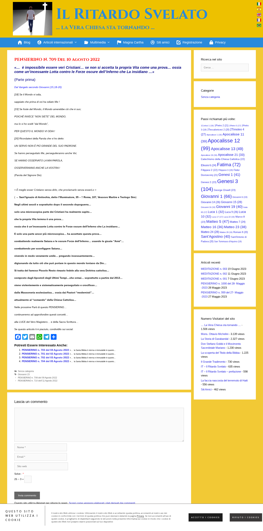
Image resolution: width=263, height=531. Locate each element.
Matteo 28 (226, 232)
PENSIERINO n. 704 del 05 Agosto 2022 (45, 361)
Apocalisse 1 (214, 135)
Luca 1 (216, 212)
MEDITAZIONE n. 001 (214, 278)
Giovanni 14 (210, 202)
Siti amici (163, 42)
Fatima (229, 164)
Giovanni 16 (208, 207)
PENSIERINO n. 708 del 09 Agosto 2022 (37, 377)
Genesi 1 (229, 175)
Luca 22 (229, 217)
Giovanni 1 (216, 196)
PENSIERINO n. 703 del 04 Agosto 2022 (45, 350)
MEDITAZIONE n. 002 (214, 273)
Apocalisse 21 (231, 155)
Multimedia (98, 42)
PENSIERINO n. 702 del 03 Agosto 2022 (45, 357)
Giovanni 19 (229, 207)
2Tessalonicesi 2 (218, 129)
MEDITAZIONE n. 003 (214, 268)
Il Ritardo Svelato (132, 14)
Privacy (140, 516)
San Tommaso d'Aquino (228, 241)
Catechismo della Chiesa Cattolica (223, 159)
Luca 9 (231, 211)
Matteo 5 (217, 221)
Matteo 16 (212, 227)
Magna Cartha (133, 42)
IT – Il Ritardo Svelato (213, 366)
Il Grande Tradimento (213, 361)
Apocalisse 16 (209, 155)
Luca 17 (217, 217)
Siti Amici (206, 389)
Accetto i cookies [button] (205, 517)
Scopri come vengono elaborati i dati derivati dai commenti (102, 502)
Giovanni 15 (24, 374)
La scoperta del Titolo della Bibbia (220, 352)
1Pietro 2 (221, 125)
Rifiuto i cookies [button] (245, 517)
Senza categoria (26, 371)
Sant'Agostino (215, 236)
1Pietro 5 (235, 126)
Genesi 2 (208, 182)
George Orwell (225, 190)
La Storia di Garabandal (214, 338)
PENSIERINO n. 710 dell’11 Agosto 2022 (37, 380)
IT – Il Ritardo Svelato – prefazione (221, 371)
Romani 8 (240, 232)
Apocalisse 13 (227, 149)
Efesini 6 (208, 165)
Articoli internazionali (58, 42)
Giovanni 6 (239, 197)
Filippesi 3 (225, 170)
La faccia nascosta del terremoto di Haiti (224, 380)
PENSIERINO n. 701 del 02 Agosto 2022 (45, 353)
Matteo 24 (210, 231)
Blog (27, 42)
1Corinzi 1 (207, 126)
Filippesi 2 (209, 170)
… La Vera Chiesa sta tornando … (221, 325)
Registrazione (192, 42)
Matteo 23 (235, 227)
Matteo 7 (237, 221)
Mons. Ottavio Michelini (214, 333)
